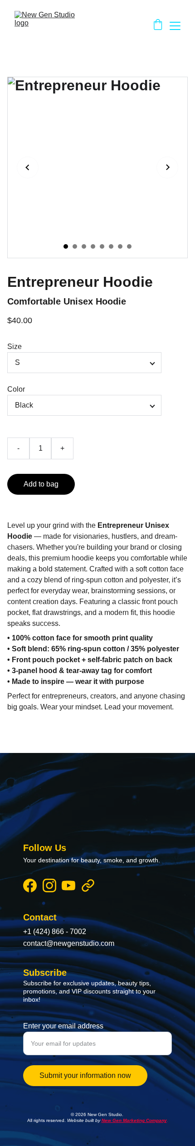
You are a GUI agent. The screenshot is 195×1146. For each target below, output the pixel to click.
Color (16, 389)
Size (14, 346)
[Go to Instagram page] (49, 885)
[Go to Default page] (88, 885)
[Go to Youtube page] (68, 885)
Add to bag (41, 484)
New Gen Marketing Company (134, 1120)
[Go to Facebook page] (30, 885)
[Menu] (175, 26)
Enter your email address (63, 1026)
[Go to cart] (158, 26)
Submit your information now (85, 1075)
